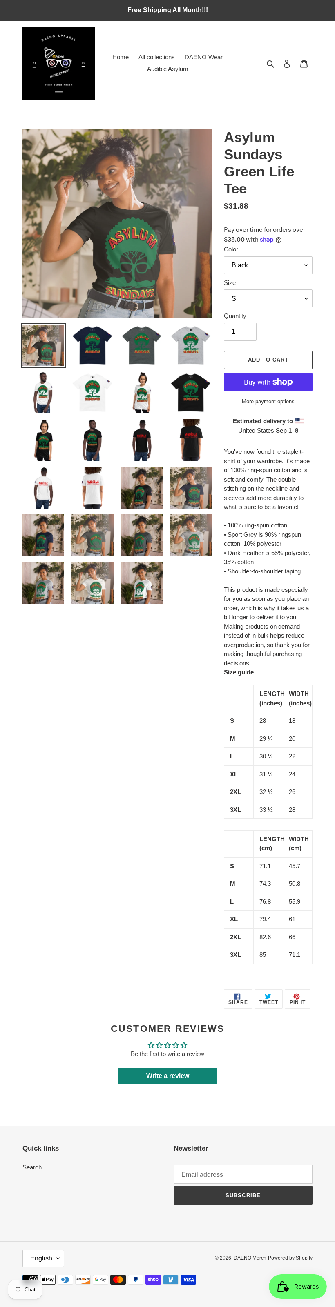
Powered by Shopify (290, 1258)
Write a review (167, 1075)
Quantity (235, 315)
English (41, 1258)
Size (230, 282)
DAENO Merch (250, 1258)
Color (231, 249)
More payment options (268, 401)
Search (32, 1167)
